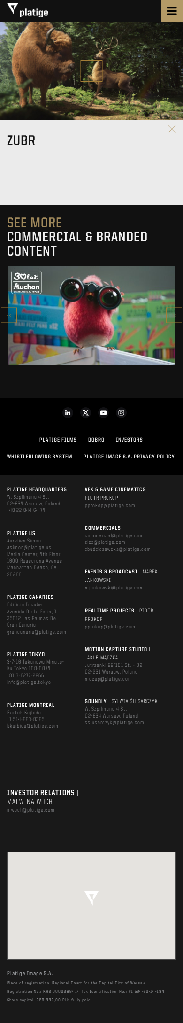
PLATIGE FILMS (58, 440)
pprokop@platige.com (110, 506)
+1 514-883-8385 (26, 719)
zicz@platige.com (105, 542)
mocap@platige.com (108, 679)
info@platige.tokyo (29, 682)
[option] (91, 315)
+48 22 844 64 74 (26, 510)
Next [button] (174, 315)
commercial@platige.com (114, 536)
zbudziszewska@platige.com (118, 549)
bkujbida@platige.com (33, 726)
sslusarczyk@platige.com (115, 723)
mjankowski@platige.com (114, 588)
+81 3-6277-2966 (25, 676)
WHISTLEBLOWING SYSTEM (39, 457)
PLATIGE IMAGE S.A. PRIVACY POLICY (129, 457)
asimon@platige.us (29, 547)
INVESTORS (129, 440)
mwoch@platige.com (31, 810)
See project (91, 335)
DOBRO (96, 440)
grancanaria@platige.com (37, 632)
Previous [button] (9, 315)
